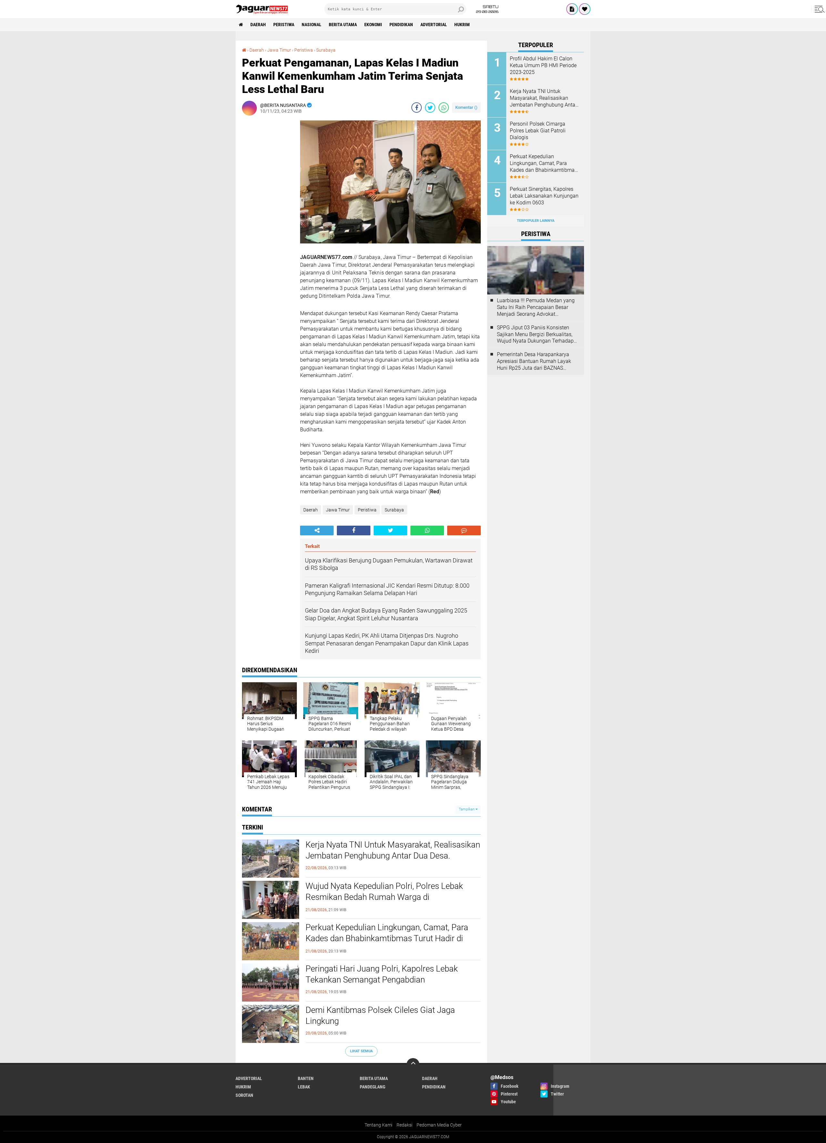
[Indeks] (572, 9)
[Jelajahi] (818, 9)
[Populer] (584, 9)
